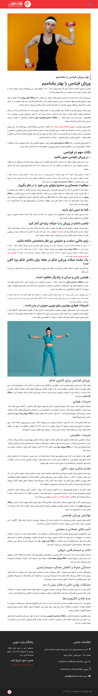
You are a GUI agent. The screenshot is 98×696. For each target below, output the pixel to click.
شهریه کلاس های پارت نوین (23, 664)
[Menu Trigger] (90, 5)
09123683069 (65, 669)
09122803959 (77, 669)
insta (9, 692)
